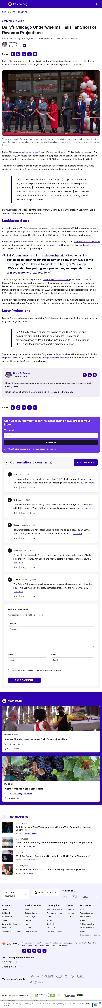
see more (89, 482)
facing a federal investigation (55, 357)
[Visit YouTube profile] (34, 951)
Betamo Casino (31, 913)
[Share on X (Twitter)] (29, 54)
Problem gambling (87, 924)
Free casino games (54, 913)
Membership (7, 917)
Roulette (50, 920)
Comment (13, 623)
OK (95, 1005)
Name (11, 654)
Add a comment (85, 462)
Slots (49, 917)
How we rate (7, 928)
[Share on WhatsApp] (18, 54)
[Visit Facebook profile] (29, 951)
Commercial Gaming (18, 12)
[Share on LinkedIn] (24, 54)
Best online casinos (54, 909)
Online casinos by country (90, 935)
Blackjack (50, 924)
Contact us (6, 909)
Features (70, 917)
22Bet (27, 909)
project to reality (9, 357)
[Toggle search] (97, 4)
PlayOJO (28, 928)
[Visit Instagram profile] (39, 951)
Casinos (70, 913)
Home (82, 909)
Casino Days (30, 917)
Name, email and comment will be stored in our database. (36, 670)
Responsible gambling (11, 931)
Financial (70, 909)
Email (54, 654)
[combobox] (15, 894)
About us (7, 905)
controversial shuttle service (56, 279)
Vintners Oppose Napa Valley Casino (23, 788)
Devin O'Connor (15, 46)
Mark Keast (28, 873)
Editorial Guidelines (9, 924)
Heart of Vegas (31, 931)
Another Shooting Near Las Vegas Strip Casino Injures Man (35, 739)
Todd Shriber (29, 846)
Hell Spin (28, 920)
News (4, 12)
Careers (5, 920)
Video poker (52, 928)
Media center (85, 931)
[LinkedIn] (90, 375)
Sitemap (83, 920)
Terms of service (86, 913)
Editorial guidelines (87, 928)
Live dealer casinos (54, 931)
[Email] (95, 375)
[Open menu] (4, 4)
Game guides (54, 905)
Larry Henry (18, 744)
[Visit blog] (44, 951)
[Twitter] (85, 375)
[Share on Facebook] (13, 54)
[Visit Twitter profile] (24, 951)
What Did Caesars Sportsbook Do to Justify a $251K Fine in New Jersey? (53, 856)
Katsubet (28, 924)
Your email (9, 430)
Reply (23, 487)
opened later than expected (87, 241)
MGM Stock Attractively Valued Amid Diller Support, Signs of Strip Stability (54, 842)
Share (32, 488)
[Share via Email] (35, 54)
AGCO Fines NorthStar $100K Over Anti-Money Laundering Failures (51, 869)
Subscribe (51, 442)
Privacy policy (85, 917)
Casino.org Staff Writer (22, 794)
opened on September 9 (29, 152)
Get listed (6, 913)
